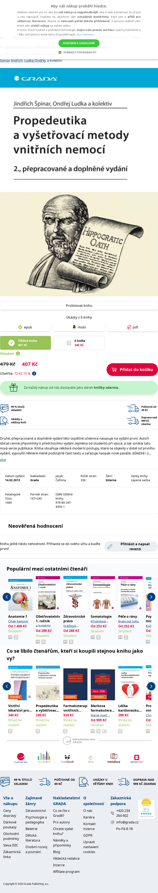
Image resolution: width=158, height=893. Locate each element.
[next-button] (151, 597)
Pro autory (61, 822)
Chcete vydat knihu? (63, 831)
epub (28, 327)
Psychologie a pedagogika (36, 819)
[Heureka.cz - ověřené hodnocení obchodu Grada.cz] (146, 808)
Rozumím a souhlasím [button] (79, 43)
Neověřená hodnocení (35, 525)
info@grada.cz (125, 822)
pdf (135, 327)
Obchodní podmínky (11, 836)
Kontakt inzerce (89, 826)
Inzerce (59, 865)
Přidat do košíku (136, 369)
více (3, 460)
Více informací (85, 34)
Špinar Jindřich (11, 60)
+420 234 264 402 (123, 813)
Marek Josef (99, 715)
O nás (87, 810)
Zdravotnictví (36, 810)
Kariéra (89, 817)
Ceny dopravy (9, 813)
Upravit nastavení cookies (90, 847)
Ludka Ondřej (34, 60)
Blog (56, 852)
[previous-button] (6, 597)
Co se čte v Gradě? (61, 813)
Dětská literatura (33, 838)
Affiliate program (66, 871)
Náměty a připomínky (62, 842)
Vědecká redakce (66, 858)
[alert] (79, 29)
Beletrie (31, 828)
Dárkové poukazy (9, 824)
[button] (79, 52)
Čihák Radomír (18, 621)
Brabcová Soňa (128, 621)
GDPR (87, 835)
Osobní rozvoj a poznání (36, 849)
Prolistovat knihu (79, 305)
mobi (82, 327)
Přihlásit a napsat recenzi (135, 546)
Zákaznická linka (12, 854)
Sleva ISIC (10, 845)
